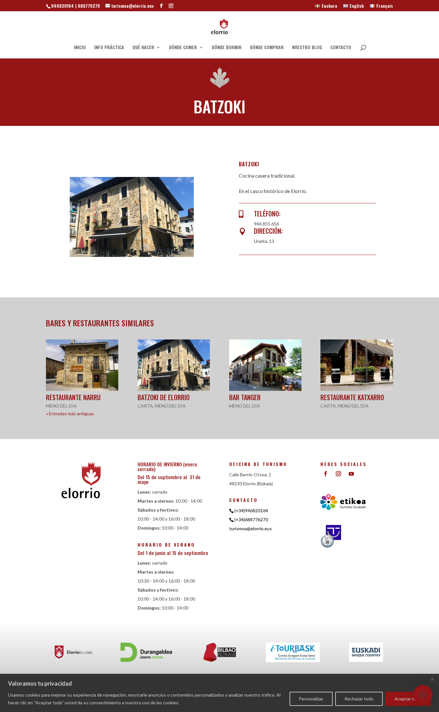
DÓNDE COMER (183, 47)
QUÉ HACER (143, 47)
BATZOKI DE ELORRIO (164, 397)
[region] (219, 693)
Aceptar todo (408, 698)
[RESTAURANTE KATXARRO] (356, 365)
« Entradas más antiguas (70, 413)
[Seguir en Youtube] (351, 474)
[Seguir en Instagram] (338, 474)
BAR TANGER (245, 397)
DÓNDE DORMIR (227, 47)
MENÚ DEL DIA (61, 406)
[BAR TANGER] (265, 365)
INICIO (80, 47)
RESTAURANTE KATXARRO (352, 397)
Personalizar (311, 698)
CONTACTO (340, 47)
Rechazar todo (359, 698)
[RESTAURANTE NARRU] (82, 365)
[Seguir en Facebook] (325, 474)
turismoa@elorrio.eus (250, 528)
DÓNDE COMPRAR (267, 47)
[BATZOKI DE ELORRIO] (174, 365)
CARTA (145, 406)
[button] (423, 694)
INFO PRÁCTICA (109, 47)
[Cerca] (432, 679)
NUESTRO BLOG (307, 47)
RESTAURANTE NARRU (73, 397)
